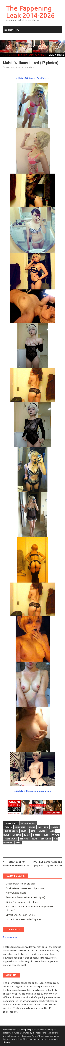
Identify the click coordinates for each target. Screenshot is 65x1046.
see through (11, 839)
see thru (24, 839)
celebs (32, 827)
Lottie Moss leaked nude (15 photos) (24, 919)
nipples (36, 835)
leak (33, 831)
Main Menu (13, 29)
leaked (42, 831)
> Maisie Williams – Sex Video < (32, 77)
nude (46, 835)
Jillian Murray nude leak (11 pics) (22, 901)
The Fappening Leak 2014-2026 (30, 11)
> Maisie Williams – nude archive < (32, 791)
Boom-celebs (10, 937)
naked (27, 835)
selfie (34, 839)
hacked (54, 827)
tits (18, 843)
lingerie (17, 835)
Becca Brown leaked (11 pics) (21, 883)
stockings (46, 839)
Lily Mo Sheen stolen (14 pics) (21, 914)
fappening (43, 827)
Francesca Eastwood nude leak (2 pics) (25, 897)
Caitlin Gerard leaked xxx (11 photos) (25, 888)
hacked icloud (11, 831)
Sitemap (7, 1042)
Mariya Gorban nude (16, 892)
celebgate (20, 827)
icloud (24, 831)
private (55, 835)
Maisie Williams (28, 823)
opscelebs (29, 67)
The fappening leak (27, 1029)
